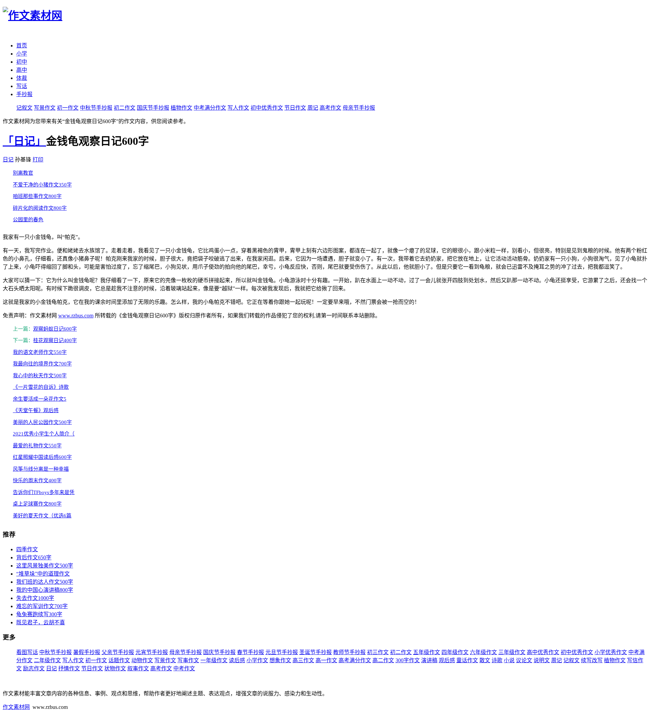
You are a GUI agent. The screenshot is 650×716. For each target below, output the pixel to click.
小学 (21, 54)
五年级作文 (426, 652)
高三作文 (303, 660)
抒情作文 (69, 668)
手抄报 (24, 94)
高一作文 (326, 660)
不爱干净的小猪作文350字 (42, 184)
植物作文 (181, 108)
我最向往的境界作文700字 (42, 363)
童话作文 (467, 660)
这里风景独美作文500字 (44, 565)
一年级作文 (214, 660)
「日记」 (24, 141)
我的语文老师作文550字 (40, 352)
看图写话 (27, 652)
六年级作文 (483, 652)
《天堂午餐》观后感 (36, 410)
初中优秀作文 (267, 108)
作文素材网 (16, 707)
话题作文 (119, 660)
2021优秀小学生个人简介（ (43, 434)
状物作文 (115, 668)
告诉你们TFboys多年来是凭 (43, 492)
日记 (8, 159)
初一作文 (68, 108)
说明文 (542, 660)
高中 (21, 70)
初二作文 (124, 108)
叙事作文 (138, 668)
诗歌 (497, 660)
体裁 (21, 78)
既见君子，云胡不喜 (40, 622)
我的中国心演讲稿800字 (44, 590)
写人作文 (238, 108)
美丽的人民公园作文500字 (42, 422)
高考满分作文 (355, 660)
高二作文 (383, 660)
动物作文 (142, 660)
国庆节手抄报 (153, 108)
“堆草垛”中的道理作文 (43, 574)
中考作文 (184, 668)
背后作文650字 (33, 557)
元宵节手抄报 (151, 652)
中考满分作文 (210, 108)
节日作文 (295, 108)
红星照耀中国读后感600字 (42, 457)
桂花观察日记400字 (55, 340)
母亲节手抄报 (359, 108)
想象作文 (280, 660)
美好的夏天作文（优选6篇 (42, 515)
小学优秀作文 (610, 652)
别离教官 (23, 173)
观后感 (447, 660)
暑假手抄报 (86, 652)
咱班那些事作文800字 (37, 196)
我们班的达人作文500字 (44, 582)
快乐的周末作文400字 (37, 480)
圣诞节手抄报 (315, 652)
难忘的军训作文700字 (42, 606)
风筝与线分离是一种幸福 (41, 469)
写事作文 (188, 660)
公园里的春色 (28, 219)
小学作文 (257, 660)
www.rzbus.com (75, 315)
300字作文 (407, 660)
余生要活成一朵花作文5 (39, 399)
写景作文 (45, 108)
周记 (312, 108)
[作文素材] (32, 15)
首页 (21, 45)
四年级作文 (455, 652)
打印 (37, 159)
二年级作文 (47, 660)
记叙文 (24, 108)
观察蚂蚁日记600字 (55, 329)
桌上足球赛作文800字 (37, 504)
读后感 (237, 660)
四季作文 (27, 549)
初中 (21, 62)
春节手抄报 (250, 652)
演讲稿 (429, 660)
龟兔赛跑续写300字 (39, 614)
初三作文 (378, 652)
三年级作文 (511, 652)
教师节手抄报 (349, 652)
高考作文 (330, 108)
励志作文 (34, 668)
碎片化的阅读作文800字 (40, 208)
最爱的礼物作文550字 (37, 445)
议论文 (524, 660)
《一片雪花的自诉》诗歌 (41, 387)
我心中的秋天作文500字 (40, 375)
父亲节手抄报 (118, 652)
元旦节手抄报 (281, 652)
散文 (484, 660)
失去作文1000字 (35, 598)
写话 (21, 86)
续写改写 (592, 660)
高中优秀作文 (543, 652)
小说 (509, 660)
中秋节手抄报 (96, 108)
